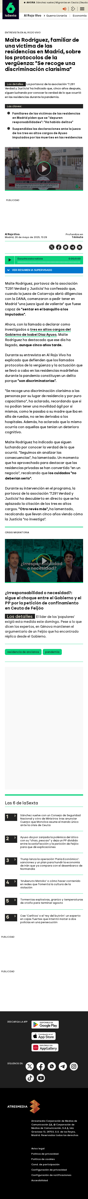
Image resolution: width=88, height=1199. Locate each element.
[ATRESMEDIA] (44, 1107)
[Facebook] (40, 1069)
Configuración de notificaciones (51, 1175)
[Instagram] (74, 1069)
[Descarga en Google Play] (45, 1027)
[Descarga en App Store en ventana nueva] (43, 1039)
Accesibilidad (39, 1180)
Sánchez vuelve (45, 2)
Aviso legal (38, 1148)
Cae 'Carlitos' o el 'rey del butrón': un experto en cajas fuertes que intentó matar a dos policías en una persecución (50, 919)
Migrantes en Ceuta (66, 2)
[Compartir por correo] (79, 249)
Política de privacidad (45, 1153)
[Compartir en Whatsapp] (65, 249)
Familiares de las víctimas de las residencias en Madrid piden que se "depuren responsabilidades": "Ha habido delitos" (46, 118)
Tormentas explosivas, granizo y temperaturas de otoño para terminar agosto (51, 901)
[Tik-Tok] (30, 1081)
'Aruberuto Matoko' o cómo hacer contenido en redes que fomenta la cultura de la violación (50, 884)
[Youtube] (41, 1081)
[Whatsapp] (51, 1069)
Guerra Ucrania (56, 15)
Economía (80, 15)
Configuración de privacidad (49, 1169)
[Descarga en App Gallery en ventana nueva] (45, 1050)
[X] (51, 249)
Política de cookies (43, 1159)
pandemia (52, 652)
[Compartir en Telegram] (72, 249)
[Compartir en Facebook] (58, 249)
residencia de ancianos (23, 652)
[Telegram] (63, 1069)
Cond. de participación (45, 1164)
